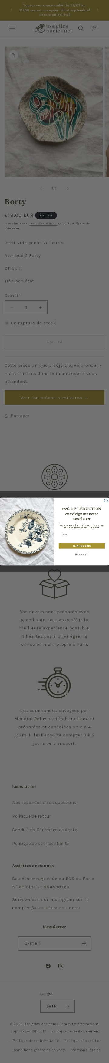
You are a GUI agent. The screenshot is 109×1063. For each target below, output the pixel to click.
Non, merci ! (81, 554)
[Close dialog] (105, 500)
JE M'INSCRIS (82, 546)
